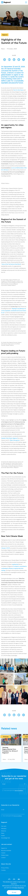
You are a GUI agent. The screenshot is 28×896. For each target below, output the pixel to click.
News (2, 833)
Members (3, 828)
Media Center (5, 855)
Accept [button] (14, 892)
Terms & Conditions (19, 790)
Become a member (6, 850)
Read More (21, 887)
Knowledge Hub (5, 838)
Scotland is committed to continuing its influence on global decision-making (14, 568)
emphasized (15, 564)
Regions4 (15, 438)
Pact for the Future (18, 90)
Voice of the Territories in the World (11, 264)
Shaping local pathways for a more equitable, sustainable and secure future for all (13, 310)
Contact (3, 857)
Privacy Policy (5, 867)
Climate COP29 (5, 548)
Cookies (3, 870)
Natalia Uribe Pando (6, 438)
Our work (3, 826)
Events (3, 835)
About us (3, 831)
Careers (3, 853)
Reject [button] (16, 887)
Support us (4, 848)
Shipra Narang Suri (15, 440)
